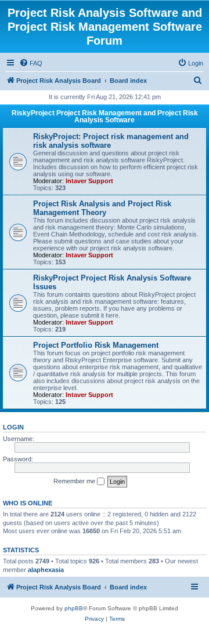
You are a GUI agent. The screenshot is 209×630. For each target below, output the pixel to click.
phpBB (73, 608)
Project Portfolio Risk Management (95, 345)
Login (13, 427)
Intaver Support (89, 180)
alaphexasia (46, 569)
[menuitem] (30, 63)
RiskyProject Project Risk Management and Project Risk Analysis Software (105, 116)
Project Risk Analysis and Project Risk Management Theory (102, 208)
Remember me (75, 481)
